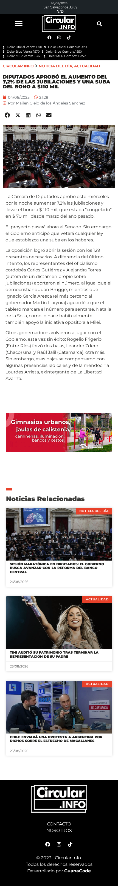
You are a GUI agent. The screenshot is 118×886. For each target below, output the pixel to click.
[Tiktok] (70, 844)
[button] (18, 23)
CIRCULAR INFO (18, 66)
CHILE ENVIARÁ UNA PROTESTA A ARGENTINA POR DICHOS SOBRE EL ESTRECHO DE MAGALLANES (56, 739)
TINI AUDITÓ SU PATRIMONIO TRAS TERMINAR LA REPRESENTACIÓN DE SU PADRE (54, 654)
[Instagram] (59, 844)
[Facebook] (48, 844)
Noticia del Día (55, 66)
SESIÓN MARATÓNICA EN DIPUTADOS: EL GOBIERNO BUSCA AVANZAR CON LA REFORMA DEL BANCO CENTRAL (57, 568)
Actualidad (87, 66)
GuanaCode (77, 870)
